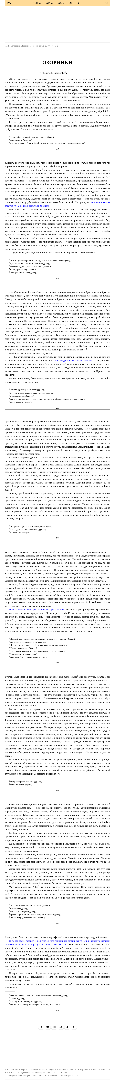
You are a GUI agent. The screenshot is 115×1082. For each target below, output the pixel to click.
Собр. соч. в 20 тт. (41, 45)
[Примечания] (48, 1027)
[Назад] (41, 1027)
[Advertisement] (57, 24)
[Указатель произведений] (61, 1027)
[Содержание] (54, 1027)
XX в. (61, 2)
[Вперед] (74, 1027)
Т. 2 (56, 45)
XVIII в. (37, 2)
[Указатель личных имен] (67, 1027)
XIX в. (50, 2)
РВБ (9, 3)
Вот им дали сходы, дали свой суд (73, 360)
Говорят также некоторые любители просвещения (36, 609)
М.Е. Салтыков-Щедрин (17, 45)
